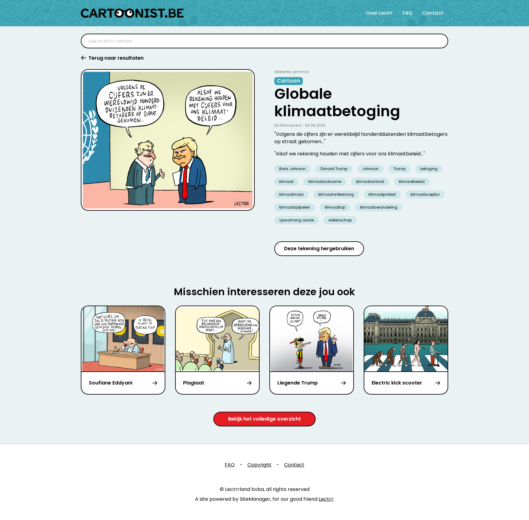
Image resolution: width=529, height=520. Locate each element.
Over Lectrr (379, 13)
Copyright (259, 464)
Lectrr (326, 499)
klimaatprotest (382, 194)
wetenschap (340, 220)
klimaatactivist (370, 181)
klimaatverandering (378, 207)
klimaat (286, 181)
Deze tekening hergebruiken (319, 248)
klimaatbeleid (412, 181)
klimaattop (335, 207)
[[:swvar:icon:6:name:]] (439, 41)
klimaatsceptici (425, 194)
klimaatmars (291, 194)
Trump (399, 168)
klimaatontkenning (336, 194)
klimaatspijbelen (294, 207)
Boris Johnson (292, 168)
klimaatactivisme (324, 181)
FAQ (407, 13)
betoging (428, 168)
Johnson (370, 168)
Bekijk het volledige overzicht (264, 418)
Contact (432, 13)
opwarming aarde (296, 220)
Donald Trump (334, 168)
